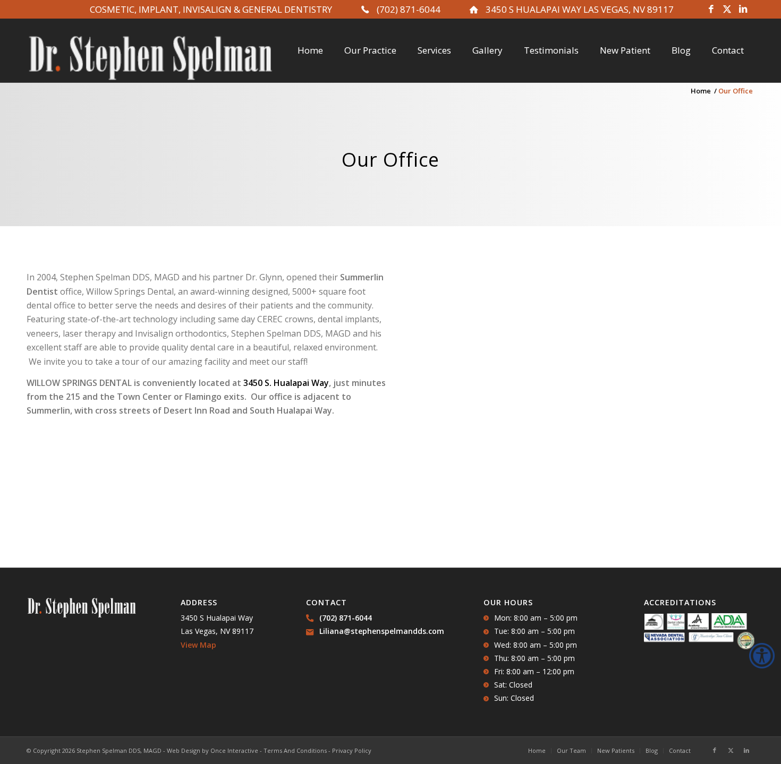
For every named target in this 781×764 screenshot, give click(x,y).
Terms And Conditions (295, 750)
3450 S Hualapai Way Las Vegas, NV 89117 (580, 9)
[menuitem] (310, 50)
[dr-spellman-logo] (151, 58)
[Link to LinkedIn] (743, 10)
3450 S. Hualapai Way (286, 383)
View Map (198, 645)
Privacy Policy (351, 750)
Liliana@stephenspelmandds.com (381, 631)
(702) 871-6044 (408, 9)
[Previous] (414, 399)
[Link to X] (727, 10)
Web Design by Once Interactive (212, 750)
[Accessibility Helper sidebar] (762, 655)
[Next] (730, 399)
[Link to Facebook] (711, 10)
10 (611, 522)
